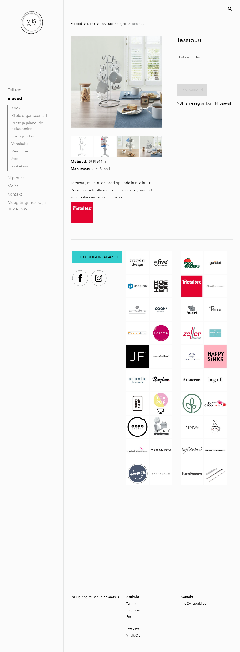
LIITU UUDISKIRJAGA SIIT (96, 257)
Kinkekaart (20, 166)
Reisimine (19, 151)
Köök (15, 108)
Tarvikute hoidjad (113, 24)
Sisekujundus (22, 136)
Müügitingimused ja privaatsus (27, 205)
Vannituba (20, 143)
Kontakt (15, 194)
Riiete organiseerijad (29, 115)
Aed (15, 158)
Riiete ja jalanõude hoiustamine (27, 126)
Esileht (14, 90)
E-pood (15, 98)
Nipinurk (16, 177)
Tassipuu (137, 24)
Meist (13, 186)
